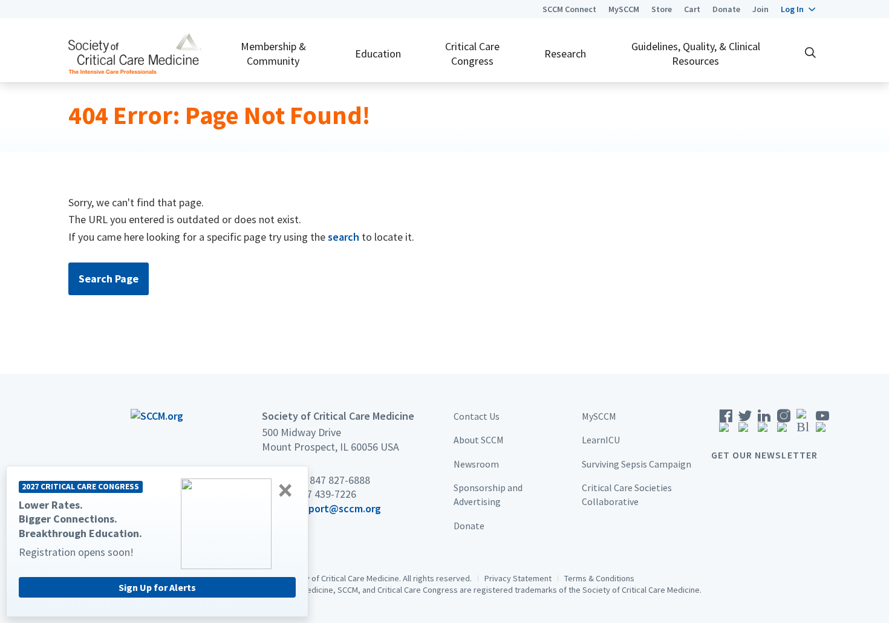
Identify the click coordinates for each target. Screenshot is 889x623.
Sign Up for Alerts (157, 587)
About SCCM (479, 440)
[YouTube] (822, 424)
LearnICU (601, 440)
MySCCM (623, 9)
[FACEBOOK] (725, 424)
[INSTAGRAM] (783, 424)
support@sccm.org (336, 508)
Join (760, 9)
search (343, 237)
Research (565, 53)
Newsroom (476, 464)
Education (378, 53)
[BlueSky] (803, 424)
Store (661, 9)
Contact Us (477, 416)
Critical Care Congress (472, 53)
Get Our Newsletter (764, 455)
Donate (726, 9)
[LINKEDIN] (764, 424)
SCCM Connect (569, 9)
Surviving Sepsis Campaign (636, 464)
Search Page (108, 278)
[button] (798, 9)
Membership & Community (273, 53)
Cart (692, 9)
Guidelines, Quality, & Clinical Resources (695, 53)
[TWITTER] (745, 424)
